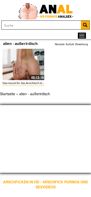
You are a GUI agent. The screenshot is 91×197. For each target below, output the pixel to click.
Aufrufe (70, 44)
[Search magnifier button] (85, 25)
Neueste (60, 44)
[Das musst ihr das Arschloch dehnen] (23, 64)
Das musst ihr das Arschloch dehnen (26, 83)
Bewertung (81, 44)
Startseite (7, 93)
